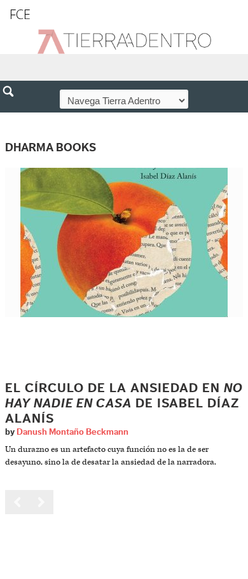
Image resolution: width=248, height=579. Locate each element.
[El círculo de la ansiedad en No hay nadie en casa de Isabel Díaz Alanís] (124, 242)
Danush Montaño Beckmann (72, 432)
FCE (20, 14)
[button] (12, 118)
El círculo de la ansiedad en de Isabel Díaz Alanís (124, 403)
